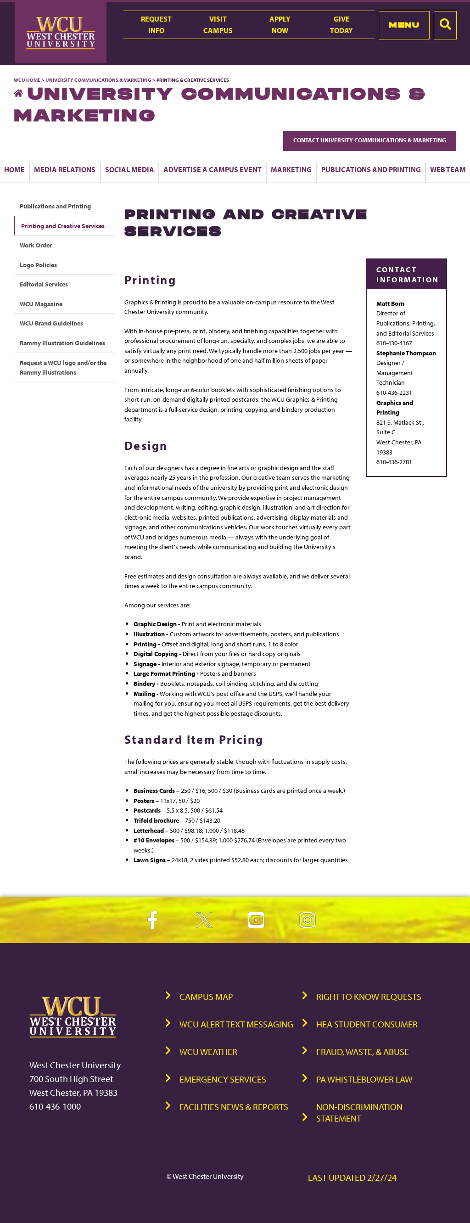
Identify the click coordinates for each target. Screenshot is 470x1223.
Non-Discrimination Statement (359, 1112)
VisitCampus (218, 24)
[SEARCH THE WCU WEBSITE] (445, 25)
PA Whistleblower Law (364, 1079)
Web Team (448, 169)
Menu (404, 25)
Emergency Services (222, 1079)
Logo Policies (38, 264)
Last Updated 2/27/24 (352, 1177)
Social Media (129, 169)
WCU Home (27, 80)
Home (14, 169)
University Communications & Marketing (98, 80)
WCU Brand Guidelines (51, 323)
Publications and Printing (371, 169)
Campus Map (206, 996)
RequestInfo (156, 24)
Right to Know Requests (368, 996)
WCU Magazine (41, 303)
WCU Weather (208, 1051)
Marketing (291, 169)
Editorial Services (44, 284)
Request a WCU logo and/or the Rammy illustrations (63, 367)
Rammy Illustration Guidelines (62, 342)
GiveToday (341, 24)
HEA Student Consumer (367, 1024)
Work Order (36, 245)
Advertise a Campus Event (212, 169)
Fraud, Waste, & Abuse (362, 1051)
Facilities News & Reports (233, 1106)
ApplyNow (280, 24)
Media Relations (64, 169)
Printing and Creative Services (63, 225)
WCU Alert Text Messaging (236, 1024)
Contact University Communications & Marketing (369, 140)
